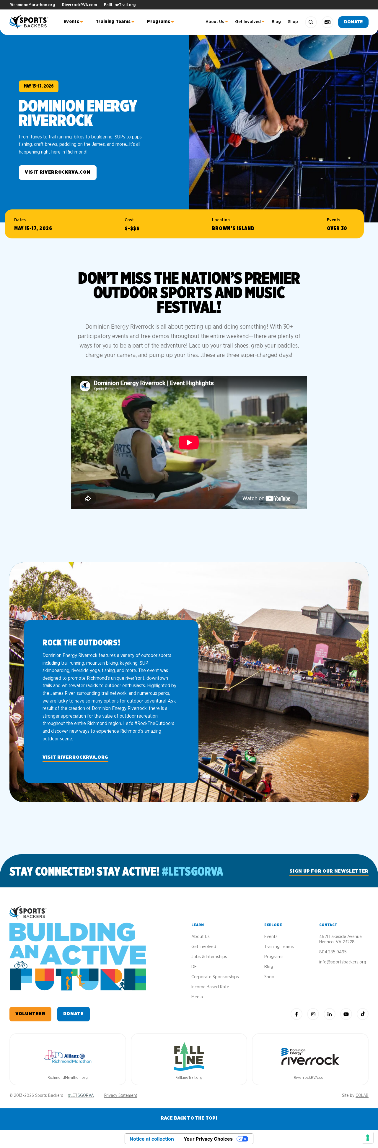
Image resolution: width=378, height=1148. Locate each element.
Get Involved (248, 22)
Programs (158, 21)
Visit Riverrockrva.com (58, 172)
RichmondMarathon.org (32, 5)
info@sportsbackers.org (342, 962)
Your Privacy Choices (208, 1139)
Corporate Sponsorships (215, 977)
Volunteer (30, 1013)
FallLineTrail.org (120, 5)
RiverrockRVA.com (79, 5)
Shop (293, 22)
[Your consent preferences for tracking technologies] (367, 1137)
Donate (353, 22)
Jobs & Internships (209, 957)
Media (197, 997)
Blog (276, 22)
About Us (215, 22)
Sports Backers (29, 22)
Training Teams (113, 21)
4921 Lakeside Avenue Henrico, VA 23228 (340, 939)
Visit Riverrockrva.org (75, 757)
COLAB (362, 1096)
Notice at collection (152, 1139)
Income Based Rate (210, 987)
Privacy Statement (120, 1096)
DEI (194, 967)
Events (71, 21)
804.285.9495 (333, 952)
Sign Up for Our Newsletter (329, 871)
